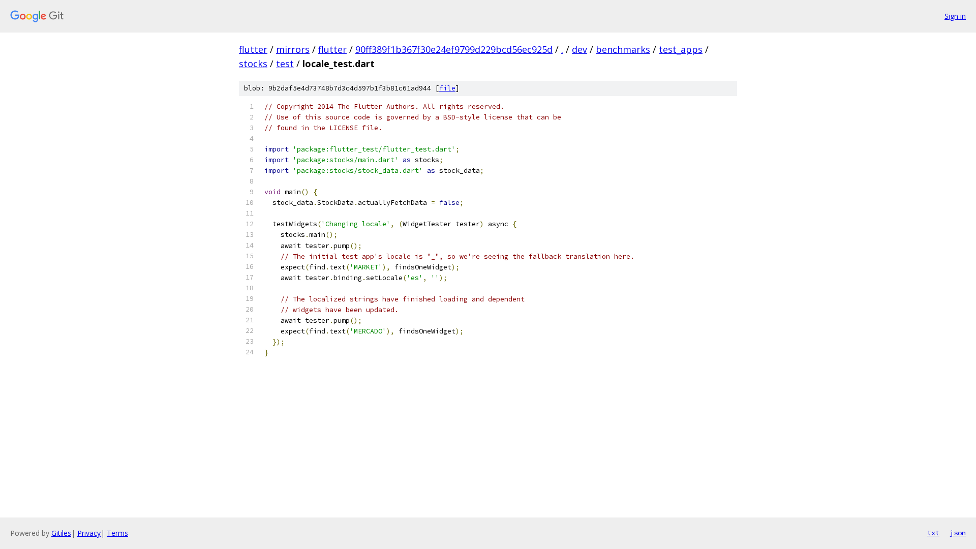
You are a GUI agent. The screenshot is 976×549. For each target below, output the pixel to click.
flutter (253, 49)
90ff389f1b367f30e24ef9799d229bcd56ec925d (454, 49)
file (447, 88)
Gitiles (61, 533)
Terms (117, 533)
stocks (253, 63)
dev (579, 49)
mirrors (293, 49)
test (285, 63)
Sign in (955, 16)
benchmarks (623, 49)
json (958, 532)
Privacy (89, 533)
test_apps (681, 49)
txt (933, 532)
